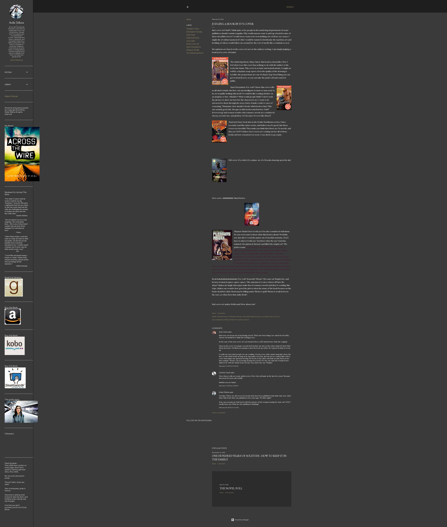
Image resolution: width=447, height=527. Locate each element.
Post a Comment (218, 413)
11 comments (229, 492)
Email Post (221, 313)
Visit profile (16, 60)
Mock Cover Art (192, 44)
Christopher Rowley (194, 32)
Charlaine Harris (192, 29)
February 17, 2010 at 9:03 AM (228, 366)
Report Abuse (11, 96)
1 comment (221, 464)
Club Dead (190, 35)
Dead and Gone (192, 38)
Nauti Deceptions (193, 47)
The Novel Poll (231, 488)
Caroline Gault (224, 373)
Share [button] (188, 19)
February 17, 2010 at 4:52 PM (228, 386)
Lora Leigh (190, 41)
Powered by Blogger (242, 520)
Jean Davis (223, 332)
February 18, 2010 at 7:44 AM (229, 407)
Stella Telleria (224, 392)
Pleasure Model (192, 50)
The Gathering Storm (195, 53)
